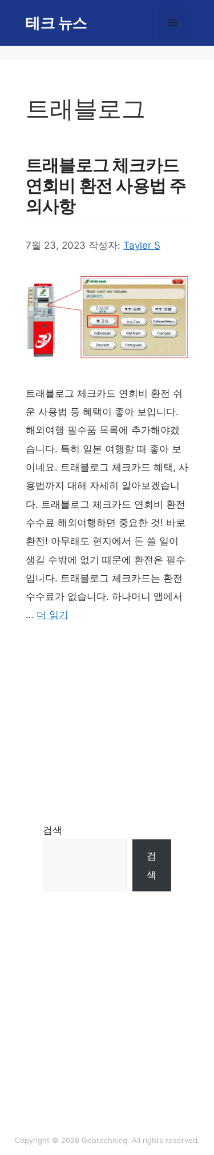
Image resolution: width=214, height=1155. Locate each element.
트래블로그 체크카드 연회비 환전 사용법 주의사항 (106, 185)
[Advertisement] (107, 718)
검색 (52, 830)
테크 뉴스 (56, 22)
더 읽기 (52, 614)
